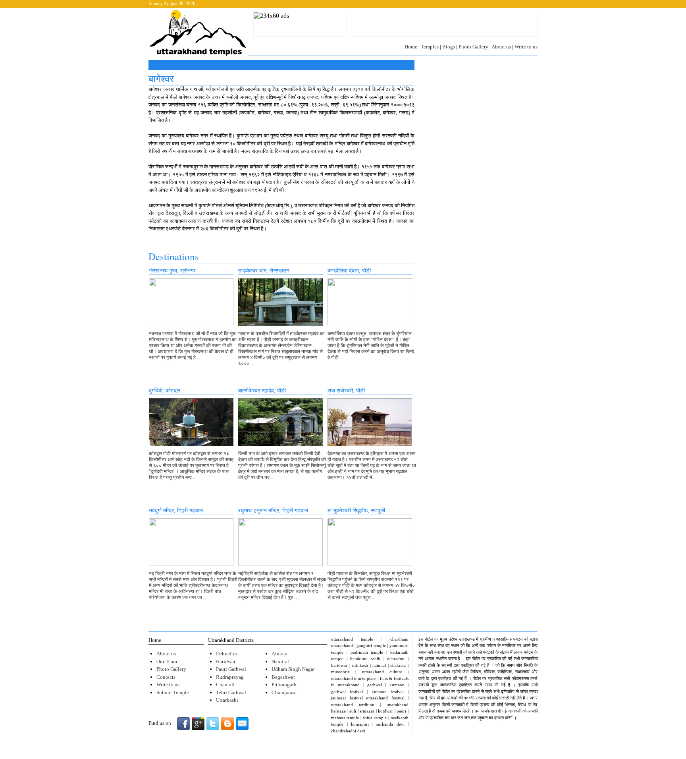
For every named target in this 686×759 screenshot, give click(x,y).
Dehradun (226, 654)
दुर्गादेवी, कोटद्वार (164, 391)
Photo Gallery (473, 47)
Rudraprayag (230, 677)
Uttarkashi (227, 700)
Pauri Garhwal (231, 669)
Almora (279, 654)
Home (411, 47)
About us (501, 47)
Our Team (166, 661)
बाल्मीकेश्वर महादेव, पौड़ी (262, 391)
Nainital (280, 661)
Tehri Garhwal (231, 692)
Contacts (165, 677)
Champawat (284, 692)
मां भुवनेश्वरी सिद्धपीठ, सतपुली (356, 511)
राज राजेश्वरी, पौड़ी (346, 391)
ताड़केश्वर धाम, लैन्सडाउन (263, 271)
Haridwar (225, 661)
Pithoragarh (284, 685)
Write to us (526, 47)
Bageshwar (283, 677)
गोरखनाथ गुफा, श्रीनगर (172, 271)
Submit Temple (172, 692)
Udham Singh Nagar (293, 669)
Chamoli (225, 685)
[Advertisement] (444, 24)
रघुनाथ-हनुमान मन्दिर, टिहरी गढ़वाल (273, 511)
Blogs (448, 47)
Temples (430, 47)
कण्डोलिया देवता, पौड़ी (349, 271)
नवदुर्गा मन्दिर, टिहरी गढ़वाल (176, 511)
